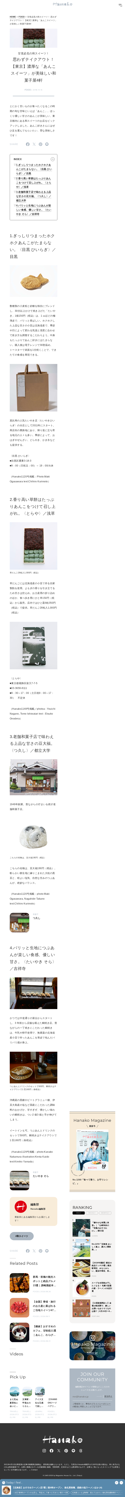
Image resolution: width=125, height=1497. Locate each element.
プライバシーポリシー (101, 1404)
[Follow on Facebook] (51, 1450)
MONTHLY (105, 1213)
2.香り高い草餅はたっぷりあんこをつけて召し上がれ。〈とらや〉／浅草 (33, 182)
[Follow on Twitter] (58, 1450)
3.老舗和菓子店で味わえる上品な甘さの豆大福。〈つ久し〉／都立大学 (33, 196)
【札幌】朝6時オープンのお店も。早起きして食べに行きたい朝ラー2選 (33, 1492)
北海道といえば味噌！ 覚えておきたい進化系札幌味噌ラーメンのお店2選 (94, 1492)
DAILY (78, 1213)
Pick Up (18, 1377)
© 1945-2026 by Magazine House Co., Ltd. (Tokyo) (62, 1475)
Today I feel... (14, 1482)
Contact (34, 1470)
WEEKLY (92, 1213)
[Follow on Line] (73, 1450)
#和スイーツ (21, 1236)
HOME (13, 17)
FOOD (22, 17)
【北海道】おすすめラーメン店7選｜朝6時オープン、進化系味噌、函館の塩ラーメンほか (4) (57, 1487)
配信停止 (108, 1396)
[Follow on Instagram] (44, 1450)
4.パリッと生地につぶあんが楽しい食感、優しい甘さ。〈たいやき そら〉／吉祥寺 (33, 209)
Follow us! (92, 1353)
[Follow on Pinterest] (66, 1450)
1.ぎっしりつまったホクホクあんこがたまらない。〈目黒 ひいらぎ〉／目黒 (34, 169)
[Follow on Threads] (80, 1450)
